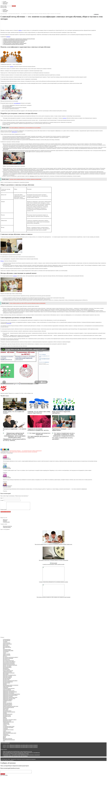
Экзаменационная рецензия (9, 739)
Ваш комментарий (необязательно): (10, 768)
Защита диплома (6, 653)
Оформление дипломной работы (10, 691)
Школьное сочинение (7, 738)
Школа (4, 737)
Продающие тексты (7, 710)
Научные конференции (8, 681)
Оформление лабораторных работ (10, 697)
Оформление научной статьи (9, 698)
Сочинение (5, 728)
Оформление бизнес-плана (8, 690)
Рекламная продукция (7, 714)
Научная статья (6, 679)
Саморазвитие (6, 722)
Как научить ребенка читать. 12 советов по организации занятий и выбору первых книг (53, 544)
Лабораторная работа (7, 671)
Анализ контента (6, 642)
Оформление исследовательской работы (11, 694)
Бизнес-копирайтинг (7, 643)
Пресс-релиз (5, 709)
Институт (5, 656)
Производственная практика (9, 711)
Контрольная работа (7, 667)
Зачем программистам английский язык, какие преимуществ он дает (17, 751)
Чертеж (4, 736)
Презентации (6, 708)
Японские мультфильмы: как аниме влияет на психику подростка (24, 745)
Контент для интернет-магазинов (10, 665)
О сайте (4, 1)
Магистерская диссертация (8, 672)
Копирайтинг (6, 668)
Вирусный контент (7, 647)
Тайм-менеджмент (7, 527)
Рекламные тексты (7, 716)
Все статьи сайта (4, 775)
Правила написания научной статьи (10, 706)
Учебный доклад (6, 735)
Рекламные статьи (7, 715)
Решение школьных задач (8, 721)
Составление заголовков (8, 727)
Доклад (4, 652)
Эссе (4, 740)
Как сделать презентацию (8, 660)
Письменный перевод (7, 704)
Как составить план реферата (9, 661)
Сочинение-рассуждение (8, 729)
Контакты (5, 3)
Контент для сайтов (7, 666)
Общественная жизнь (7, 686)
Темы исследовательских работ (9, 733)
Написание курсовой (7, 676)
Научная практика (7, 678)
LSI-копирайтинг (6, 639)
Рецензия (5, 718)
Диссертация (5, 651)
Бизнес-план (5, 644)
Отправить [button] (2, 774)
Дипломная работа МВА (8, 650)
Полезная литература (7, 526)
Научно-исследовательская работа (10, 680)
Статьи (4, 730)
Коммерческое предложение (9, 663)
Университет (5, 734)
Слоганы (5, 725)
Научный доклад (6, 682)
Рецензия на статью (7, 720)
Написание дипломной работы (9, 675)
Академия (5, 641)
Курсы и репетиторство (8, 670)
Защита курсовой (6, 655)
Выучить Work (3, 7)
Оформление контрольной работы (10, 695)
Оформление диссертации (8, 692)
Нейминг (5, 683)
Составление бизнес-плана (8, 726)
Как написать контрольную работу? (10, 657)
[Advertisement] (53, 617)
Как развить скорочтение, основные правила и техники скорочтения (53, 560)
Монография (5, 673)
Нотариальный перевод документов (10, 685)
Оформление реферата (7, 699)
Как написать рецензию (8, 658)
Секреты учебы (6, 724)
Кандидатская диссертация (8, 662)
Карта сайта (5, 2)
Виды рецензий (6, 646)
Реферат (4, 717)
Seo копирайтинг (6, 640)
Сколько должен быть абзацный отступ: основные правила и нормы (53, 581)
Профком (5, 712)
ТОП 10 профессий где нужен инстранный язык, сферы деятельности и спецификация (21, 752)
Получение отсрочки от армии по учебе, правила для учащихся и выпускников (53, 597)
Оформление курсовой (8, 696)
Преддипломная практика (8, 707)
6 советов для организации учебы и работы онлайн (53, 564)
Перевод (5, 701)
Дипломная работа (7, 649)
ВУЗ (4, 648)
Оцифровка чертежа (7, 700)
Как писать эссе (6, 659)
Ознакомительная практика (9, 688)
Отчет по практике (7, 689)
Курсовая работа (6, 669)
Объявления (5, 687)
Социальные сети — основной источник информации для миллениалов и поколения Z (21, 754)
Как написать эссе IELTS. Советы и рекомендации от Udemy (16, 753)
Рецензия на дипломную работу (9, 719)
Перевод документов (7, 702)
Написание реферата (7, 677)
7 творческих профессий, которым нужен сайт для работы (15, 755)
